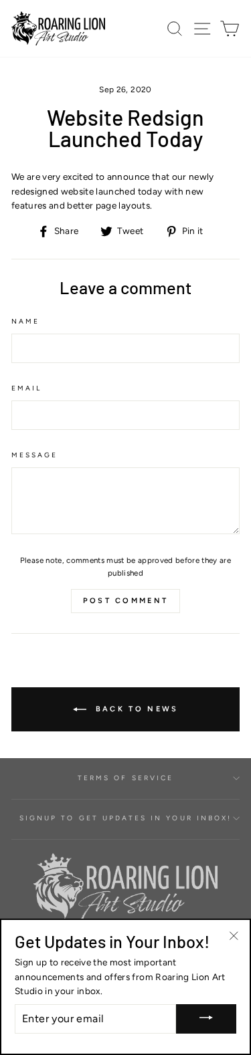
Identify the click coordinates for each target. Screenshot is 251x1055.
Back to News (135, 708)
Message (34, 455)
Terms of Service (125, 778)
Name (25, 321)
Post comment (126, 600)
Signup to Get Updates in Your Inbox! (125, 818)
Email (26, 388)
